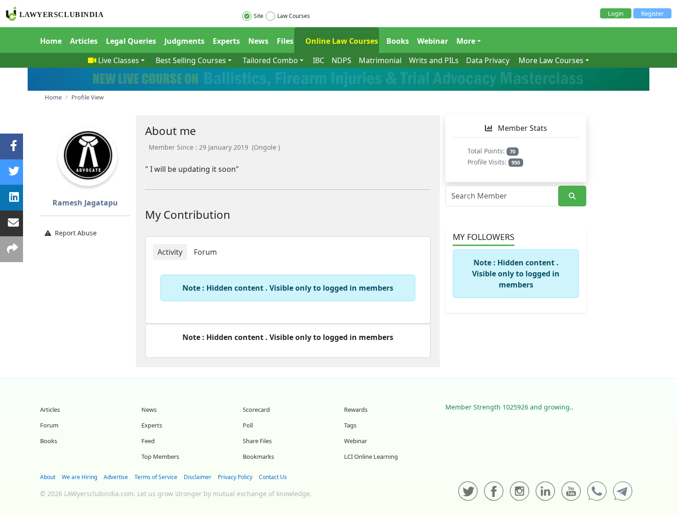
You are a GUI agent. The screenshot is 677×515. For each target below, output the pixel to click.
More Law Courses (551, 60)
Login (616, 13)
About (47, 477)
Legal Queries (131, 41)
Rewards (356, 409)
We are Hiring (79, 477)
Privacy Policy (235, 477)
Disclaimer (197, 477)
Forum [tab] (205, 252)
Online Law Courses (340, 41)
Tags (350, 425)
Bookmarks (258, 456)
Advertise (116, 477)
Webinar (432, 41)
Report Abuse (76, 232)
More (465, 41)
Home (51, 41)
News (258, 41)
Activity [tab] (170, 252)
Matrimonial (380, 60)
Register (652, 13)
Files (285, 41)
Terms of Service (155, 477)
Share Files (257, 441)
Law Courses (293, 16)
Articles (84, 41)
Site (258, 16)
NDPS (341, 60)
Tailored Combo (270, 60)
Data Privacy (487, 60)
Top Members (160, 456)
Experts (226, 41)
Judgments (184, 41)
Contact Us (273, 477)
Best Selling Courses (191, 60)
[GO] (572, 196)
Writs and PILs (434, 60)
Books (397, 41)
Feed (148, 441)
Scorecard (256, 409)
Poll (248, 425)
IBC (318, 60)
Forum (49, 425)
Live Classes (118, 60)
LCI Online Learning (371, 456)
